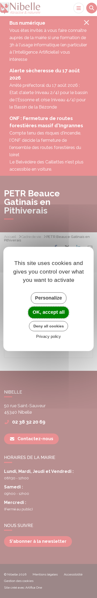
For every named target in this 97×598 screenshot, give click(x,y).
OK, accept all (49, 312)
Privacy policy (48, 336)
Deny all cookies (48, 326)
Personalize (48, 298)
